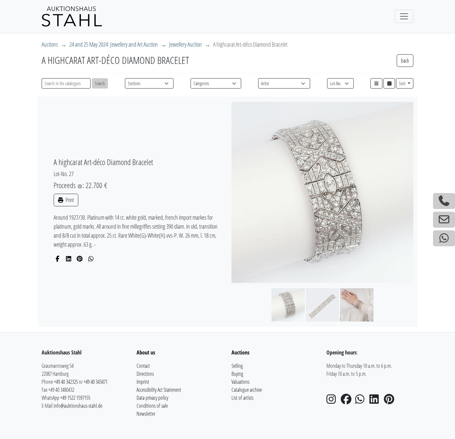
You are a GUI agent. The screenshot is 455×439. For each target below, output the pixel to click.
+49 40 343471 (96, 381)
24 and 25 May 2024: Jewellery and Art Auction (113, 44)
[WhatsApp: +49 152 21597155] (444, 238)
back (405, 60)
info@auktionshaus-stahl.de (78, 405)
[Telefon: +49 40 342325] (444, 201)
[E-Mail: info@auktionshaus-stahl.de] (444, 220)
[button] (376, 83)
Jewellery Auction (185, 44)
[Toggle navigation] (404, 16)
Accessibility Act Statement (159, 389)
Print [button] (69, 200)
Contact (143, 365)
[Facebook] (57, 259)
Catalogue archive (246, 389)
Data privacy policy (152, 397)
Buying (237, 373)
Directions (145, 373)
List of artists (242, 397)
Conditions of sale (152, 405)
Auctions (50, 44)
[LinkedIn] (69, 259)
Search (100, 83)
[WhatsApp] (91, 259)
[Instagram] (333, 401)
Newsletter (146, 413)
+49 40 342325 (66, 381)
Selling (237, 365)
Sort (402, 83)
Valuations (240, 381)
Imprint (143, 381)
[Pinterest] (80, 259)
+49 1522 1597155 (75, 397)
